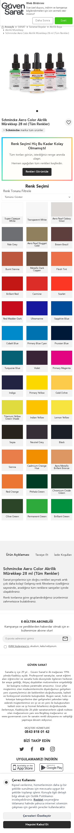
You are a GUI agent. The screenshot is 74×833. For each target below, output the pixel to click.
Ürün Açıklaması (17, 555)
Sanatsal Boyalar (37, 27)
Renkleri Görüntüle (37, 172)
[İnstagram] (52, 749)
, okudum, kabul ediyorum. (32, 646)
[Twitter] (22, 749)
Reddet (38, 799)
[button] (37, 111)
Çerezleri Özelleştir (37, 816)
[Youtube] (42, 749)
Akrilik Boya (56, 27)
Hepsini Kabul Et (37, 824)
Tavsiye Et (41, 555)
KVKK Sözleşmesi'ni (18, 646)
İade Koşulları (63, 555)
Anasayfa (9, 27)
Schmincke (24, 130)
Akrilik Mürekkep (14, 30)
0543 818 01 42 (37, 732)
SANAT (21, 27)
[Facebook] (32, 749)
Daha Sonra (43, 20)
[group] (37, 73)
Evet (64, 20)
